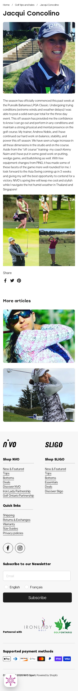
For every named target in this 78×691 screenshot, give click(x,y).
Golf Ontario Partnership (18, 495)
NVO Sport (29, 675)
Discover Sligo (54, 491)
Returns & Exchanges (16, 520)
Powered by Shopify (47, 675)
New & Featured (13, 469)
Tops (6, 473)
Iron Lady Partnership (17, 491)
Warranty (9, 524)
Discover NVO (12, 486)
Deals (6, 482)
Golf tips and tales (24, 4)
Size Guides (10, 528)
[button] (10, 680)
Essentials (51, 482)
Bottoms (8, 478)
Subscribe (37, 597)
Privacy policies (13, 533)
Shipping (9, 515)
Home (6, 4)
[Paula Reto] (39, 336)
